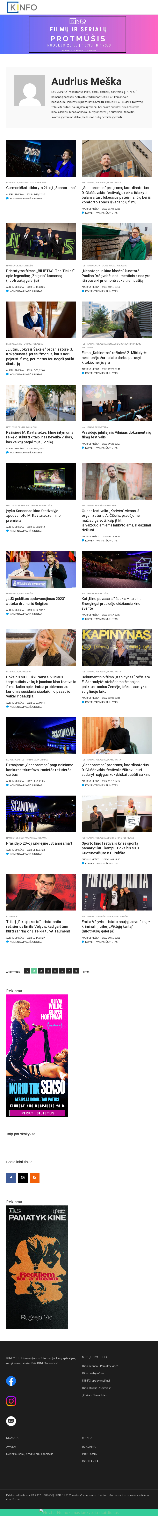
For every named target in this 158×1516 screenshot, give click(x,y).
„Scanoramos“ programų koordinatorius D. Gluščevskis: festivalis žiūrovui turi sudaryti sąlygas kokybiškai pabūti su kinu (116, 770)
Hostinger (24, 1495)
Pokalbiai (100, 182)
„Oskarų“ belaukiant (95, 1395)
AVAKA (11, 1446)
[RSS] (35, 1178)
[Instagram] (23, 1178)
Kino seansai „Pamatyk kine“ (100, 1366)
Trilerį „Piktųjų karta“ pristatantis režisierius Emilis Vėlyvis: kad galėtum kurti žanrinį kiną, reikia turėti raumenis (38, 926)
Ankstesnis (13, 972)
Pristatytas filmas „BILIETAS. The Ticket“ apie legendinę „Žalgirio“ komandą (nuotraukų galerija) (40, 276)
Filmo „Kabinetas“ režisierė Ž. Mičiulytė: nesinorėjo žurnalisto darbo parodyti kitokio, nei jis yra (114, 358)
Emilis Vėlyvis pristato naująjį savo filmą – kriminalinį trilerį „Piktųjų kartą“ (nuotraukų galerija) (116, 926)
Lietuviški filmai (15, 427)
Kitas (86, 972)
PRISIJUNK (89, 1453)
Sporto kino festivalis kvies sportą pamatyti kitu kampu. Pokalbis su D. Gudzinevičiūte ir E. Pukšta (110, 848)
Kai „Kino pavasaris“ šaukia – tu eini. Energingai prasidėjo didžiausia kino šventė (111, 603)
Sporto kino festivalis (120, 838)
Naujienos (25, 182)
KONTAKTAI (91, 1461)
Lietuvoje (25, 344)
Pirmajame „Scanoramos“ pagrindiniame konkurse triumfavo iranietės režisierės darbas (39, 770)
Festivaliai (12, 182)
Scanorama (39, 182)
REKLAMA (89, 1446)
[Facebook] (11, 1178)
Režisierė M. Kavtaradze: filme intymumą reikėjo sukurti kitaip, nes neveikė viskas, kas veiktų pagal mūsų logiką (39, 437)
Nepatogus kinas (105, 265)
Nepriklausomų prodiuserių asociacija (29, 1453)
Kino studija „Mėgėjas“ (96, 1388)
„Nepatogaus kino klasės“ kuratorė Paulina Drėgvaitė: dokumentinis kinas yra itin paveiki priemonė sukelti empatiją (116, 276)
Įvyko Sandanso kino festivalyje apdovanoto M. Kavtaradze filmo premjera (33, 516)
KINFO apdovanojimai (96, 1380)
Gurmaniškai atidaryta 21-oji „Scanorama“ (41, 188)
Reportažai (26, 265)
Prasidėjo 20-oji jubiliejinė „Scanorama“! (39, 843)
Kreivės (99, 505)
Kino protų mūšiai (93, 1373)
